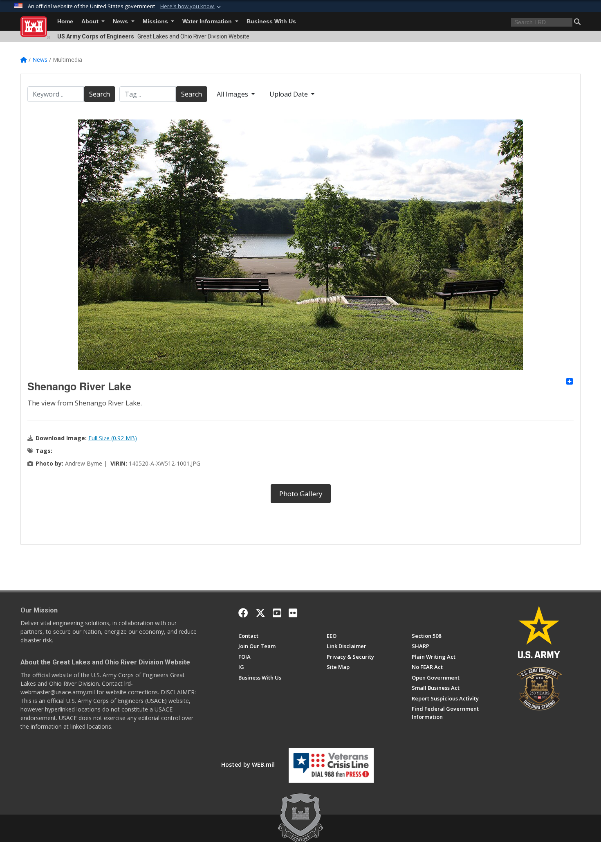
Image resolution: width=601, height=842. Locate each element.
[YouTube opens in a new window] (277, 613)
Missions (156, 21)
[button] (191, 6)
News (121, 21)
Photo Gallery (300, 493)
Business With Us (271, 21)
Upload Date (289, 94)
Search (99, 94)
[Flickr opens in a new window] (293, 613)
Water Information (207, 21)
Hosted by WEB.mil (248, 764)
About (90, 21)
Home (65, 21)
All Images (233, 94)
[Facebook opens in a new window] (243, 613)
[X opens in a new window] (260, 613)
